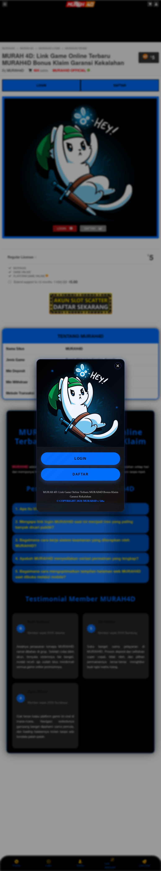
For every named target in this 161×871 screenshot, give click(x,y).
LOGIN (80, 458)
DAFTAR (80, 474)
